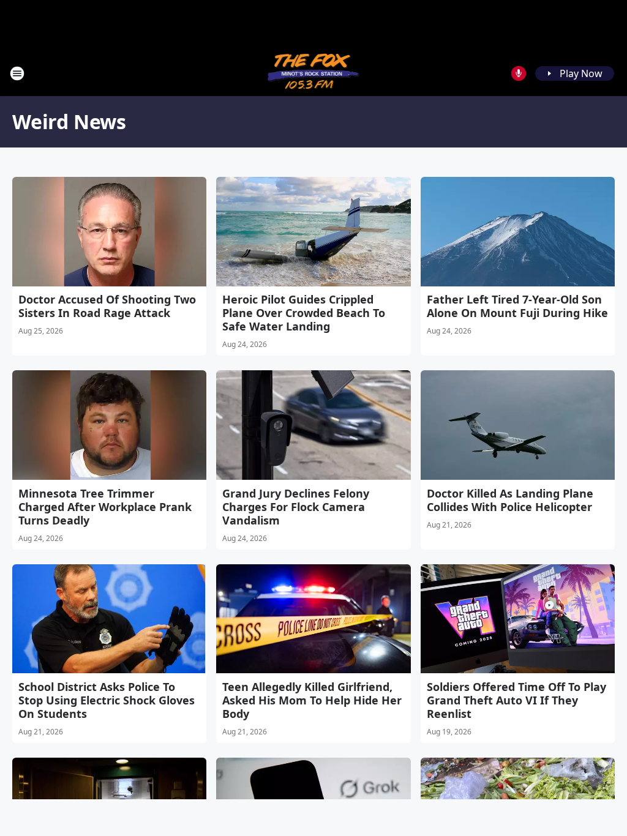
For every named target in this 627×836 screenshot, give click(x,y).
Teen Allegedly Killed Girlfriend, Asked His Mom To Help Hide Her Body (312, 700)
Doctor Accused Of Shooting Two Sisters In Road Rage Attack (107, 306)
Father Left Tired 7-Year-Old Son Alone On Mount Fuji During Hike (517, 306)
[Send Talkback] (518, 73)
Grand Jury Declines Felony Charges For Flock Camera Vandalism (295, 507)
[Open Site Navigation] (17, 73)
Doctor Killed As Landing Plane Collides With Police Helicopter (510, 500)
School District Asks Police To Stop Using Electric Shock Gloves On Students (106, 700)
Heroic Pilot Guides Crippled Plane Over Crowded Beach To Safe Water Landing (303, 313)
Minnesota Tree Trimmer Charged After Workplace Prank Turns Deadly (105, 507)
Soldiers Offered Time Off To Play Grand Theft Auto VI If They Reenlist (516, 700)
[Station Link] (314, 73)
